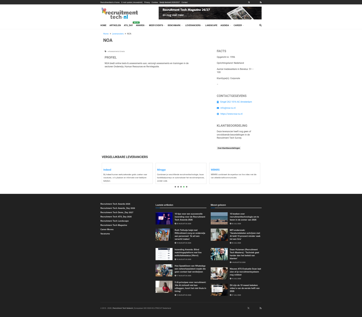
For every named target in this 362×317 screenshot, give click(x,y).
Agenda (224, 25)
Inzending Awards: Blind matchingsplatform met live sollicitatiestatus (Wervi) (188, 252)
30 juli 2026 (236, 243)
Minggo (161, 169)
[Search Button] (260, 25)
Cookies (155, 2)
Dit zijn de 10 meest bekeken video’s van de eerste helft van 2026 (245, 288)
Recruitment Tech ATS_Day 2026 (116, 216)
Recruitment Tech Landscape (114, 220)
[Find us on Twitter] (249, 2)
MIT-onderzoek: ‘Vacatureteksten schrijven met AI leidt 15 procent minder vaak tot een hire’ (245, 234)
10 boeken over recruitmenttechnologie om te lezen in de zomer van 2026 (244, 216)
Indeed (107, 169)
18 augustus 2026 (183, 259)
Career (238, 25)
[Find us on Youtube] (257, 2)
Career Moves (107, 229)
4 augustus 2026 (238, 262)
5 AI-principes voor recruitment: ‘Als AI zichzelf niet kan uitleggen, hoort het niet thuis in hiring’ (190, 287)
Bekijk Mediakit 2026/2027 (170, 2)
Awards (140, 25)
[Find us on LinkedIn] (241, 2)
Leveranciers (193, 25)
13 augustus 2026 (183, 295)
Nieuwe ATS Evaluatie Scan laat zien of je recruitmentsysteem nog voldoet (245, 271)
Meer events (156, 25)
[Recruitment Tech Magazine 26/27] (210, 12)
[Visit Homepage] (119, 13)
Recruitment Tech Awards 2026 (115, 203)
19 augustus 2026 (183, 243)
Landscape (211, 25)
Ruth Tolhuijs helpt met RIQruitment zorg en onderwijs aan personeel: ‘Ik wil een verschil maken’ (190, 234)
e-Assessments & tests (116, 51)
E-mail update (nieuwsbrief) (132, 2)
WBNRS (215, 169)
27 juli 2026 (236, 295)
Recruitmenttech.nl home (110, 2)
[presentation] (175, 186)
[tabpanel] (127, 173)
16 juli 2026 (236, 278)
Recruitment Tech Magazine (113, 225)
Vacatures (105, 233)
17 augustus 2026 (183, 275)
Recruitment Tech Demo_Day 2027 (116, 212)
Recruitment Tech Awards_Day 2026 (117, 208)
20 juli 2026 (236, 223)
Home (103, 25)
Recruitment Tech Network (123, 308)
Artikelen (115, 25)
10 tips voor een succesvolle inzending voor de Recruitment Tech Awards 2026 (190, 216)
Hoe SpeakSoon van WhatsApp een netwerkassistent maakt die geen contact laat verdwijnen (190, 268)
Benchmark (174, 25)
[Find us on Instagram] (253, 2)
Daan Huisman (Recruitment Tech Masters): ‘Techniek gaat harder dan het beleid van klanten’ (244, 254)
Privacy (147, 2)
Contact (185, 2)
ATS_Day (128, 25)
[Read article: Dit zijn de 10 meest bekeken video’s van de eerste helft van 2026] (219, 290)
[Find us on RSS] (261, 2)
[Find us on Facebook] (245, 2)
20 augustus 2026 (183, 223)
